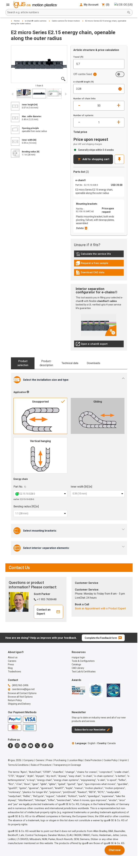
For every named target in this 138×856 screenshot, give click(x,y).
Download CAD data (90, 273)
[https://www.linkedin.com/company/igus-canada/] (23, 745)
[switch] (120, 74)
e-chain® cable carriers (35, 21)
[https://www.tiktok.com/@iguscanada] (44, 745)
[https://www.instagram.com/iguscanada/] (17, 745)
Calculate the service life (94, 254)
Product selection (22, 363)
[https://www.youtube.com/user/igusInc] (30, 745)
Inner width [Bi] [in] (81, 486)
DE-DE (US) (126, 4)
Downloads (93, 363)
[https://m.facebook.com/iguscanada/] (10, 745)
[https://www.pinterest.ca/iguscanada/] (50, 745)
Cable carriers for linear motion (66, 21)
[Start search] (129, 12)
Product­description (46, 363)
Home (17, 21)
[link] (99, 255)
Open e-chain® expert (92, 344)
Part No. (18, 486)
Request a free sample (92, 264)
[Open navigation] (7, 5)
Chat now (114, 850)
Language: (85, 743)
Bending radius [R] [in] (26, 506)
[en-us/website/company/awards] (78, 690)
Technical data (70, 363)
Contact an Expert (43, 611)
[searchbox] (66, 12)
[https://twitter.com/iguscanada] (37, 745)
